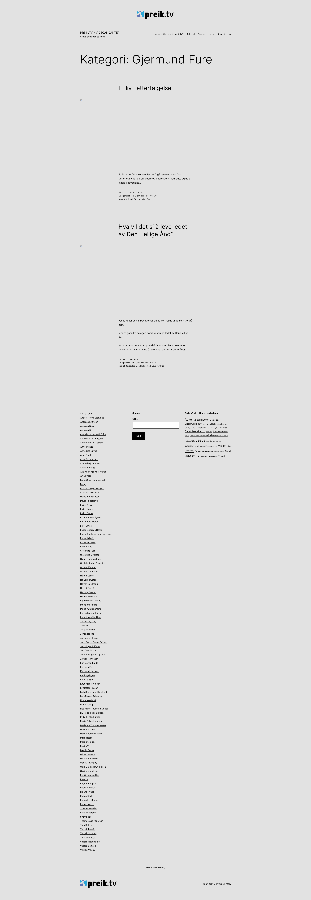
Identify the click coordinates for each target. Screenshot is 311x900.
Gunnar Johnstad (89, 571)
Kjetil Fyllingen (87, 675)
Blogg (83, 484)
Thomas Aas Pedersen (91, 821)
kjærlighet (189, 446)
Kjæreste (218, 441)
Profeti (189, 451)
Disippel (129, 199)
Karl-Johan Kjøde (89, 663)
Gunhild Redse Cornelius (92, 563)
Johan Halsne (87, 634)
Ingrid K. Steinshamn (91, 609)
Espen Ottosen (87, 542)
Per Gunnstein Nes (89, 775)
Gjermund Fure (141, 196)
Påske (198, 451)
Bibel (197, 420)
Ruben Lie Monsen (89, 800)
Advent (190, 419)
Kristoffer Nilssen (89, 688)
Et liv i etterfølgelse (144, 88)
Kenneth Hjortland (89, 671)
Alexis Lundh (86, 413)
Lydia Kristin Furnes (90, 717)
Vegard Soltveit (88, 846)
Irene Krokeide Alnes (90, 617)
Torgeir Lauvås (87, 829)
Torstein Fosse (87, 837)
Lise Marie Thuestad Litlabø (94, 708)
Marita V (84, 746)
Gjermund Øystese (89, 555)
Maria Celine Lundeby (91, 721)
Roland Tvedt (87, 792)
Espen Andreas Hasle (91, 530)
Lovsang (202, 446)
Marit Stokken (87, 742)
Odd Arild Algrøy (88, 762)
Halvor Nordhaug (89, 584)
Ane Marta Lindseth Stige (93, 434)
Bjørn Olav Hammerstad (92, 480)
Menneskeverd (211, 446)
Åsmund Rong (87, 467)
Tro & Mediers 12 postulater (208, 456)
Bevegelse (130, 366)
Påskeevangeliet (208, 451)
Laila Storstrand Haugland (93, 692)
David (204, 424)
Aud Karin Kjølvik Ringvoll (93, 471)
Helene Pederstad (89, 596)
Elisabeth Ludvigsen (90, 517)
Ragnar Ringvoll (88, 783)
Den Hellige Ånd (143, 366)
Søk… (135, 419)
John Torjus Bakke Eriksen (93, 642)
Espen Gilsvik (87, 538)
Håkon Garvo (87, 575)
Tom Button (86, 825)
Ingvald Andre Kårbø (90, 613)
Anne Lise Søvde (88, 451)
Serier (201, 34)
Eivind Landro (87, 509)
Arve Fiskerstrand (89, 459)
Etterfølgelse (140, 199)
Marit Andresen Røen (91, 733)
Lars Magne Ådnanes (91, 696)
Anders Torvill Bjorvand (92, 417)
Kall (214, 441)
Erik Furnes (86, 526)
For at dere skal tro (195, 431)
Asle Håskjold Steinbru (91, 463)
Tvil (218, 456)
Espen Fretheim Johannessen (95, 534)
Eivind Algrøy (87, 505)
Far (148, 199)
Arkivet (191, 34)
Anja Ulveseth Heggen (91, 438)
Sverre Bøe (85, 816)
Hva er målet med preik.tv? (168, 34)
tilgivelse (190, 455)
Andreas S (85, 430)
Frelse (216, 431)
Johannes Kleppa (89, 638)
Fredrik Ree (86, 546)
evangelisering (211, 428)
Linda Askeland (88, 700)
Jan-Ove (84, 625)
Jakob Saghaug (88, 621)
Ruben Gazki (86, 796)
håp (193, 441)
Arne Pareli (85, 455)
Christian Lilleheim (89, 492)
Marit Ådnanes (87, 729)
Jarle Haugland (87, 629)
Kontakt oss (224, 34)
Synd (228, 451)
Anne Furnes (86, 447)
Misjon (222, 445)
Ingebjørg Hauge (88, 604)
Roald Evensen (87, 787)
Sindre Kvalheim (88, 808)
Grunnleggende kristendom (198, 436)
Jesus (200, 440)
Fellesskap (223, 428)
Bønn (200, 424)
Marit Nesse (86, 737)
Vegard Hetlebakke (90, 841)
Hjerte (215, 435)
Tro (197, 455)
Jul (211, 441)
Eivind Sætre (86, 513)
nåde (229, 446)
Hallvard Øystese (89, 580)
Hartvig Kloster (88, 592)
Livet (197, 446)
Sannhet (216, 451)
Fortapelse (209, 431)
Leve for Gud (158, 366)
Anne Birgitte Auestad (91, 442)
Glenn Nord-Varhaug (90, 559)
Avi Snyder (85, 476)
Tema (211, 34)
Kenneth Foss (87, 667)
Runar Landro (87, 804)
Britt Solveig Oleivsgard (92, 488)
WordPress (224, 884)
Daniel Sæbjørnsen (89, 496)
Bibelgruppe (191, 424)
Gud (209, 435)
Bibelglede (214, 420)
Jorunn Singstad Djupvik (92, 654)
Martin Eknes (87, 750)
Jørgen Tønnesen (89, 659)
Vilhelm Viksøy (87, 850)
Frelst (221, 431)
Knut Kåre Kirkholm (90, 683)
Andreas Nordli (87, 426)
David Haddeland (89, 500)
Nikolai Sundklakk (89, 758)
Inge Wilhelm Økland (90, 600)
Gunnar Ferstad (88, 567)
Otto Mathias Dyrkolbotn (93, 767)
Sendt (222, 451)
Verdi (223, 456)
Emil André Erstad (89, 521)
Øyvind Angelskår (89, 771)
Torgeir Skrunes (88, 833)
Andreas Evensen (89, 422)
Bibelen (204, 419)
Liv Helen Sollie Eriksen (92, 713)
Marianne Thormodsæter (93, 725)
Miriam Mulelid (87, 754)
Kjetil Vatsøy (86, 679)
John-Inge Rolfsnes (90, 646)
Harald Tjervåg (87, 588)
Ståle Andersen (88, 812)
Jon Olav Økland (88, 650)
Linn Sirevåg (86, 704)
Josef (207, 441)
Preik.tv (153, 196)
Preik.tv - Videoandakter (100, 32)
